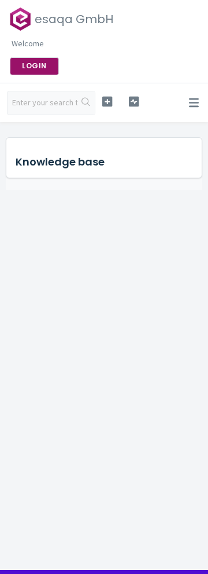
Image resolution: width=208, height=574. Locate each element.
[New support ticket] (107, 101)
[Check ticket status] (133, 101)
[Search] (86, 103)
